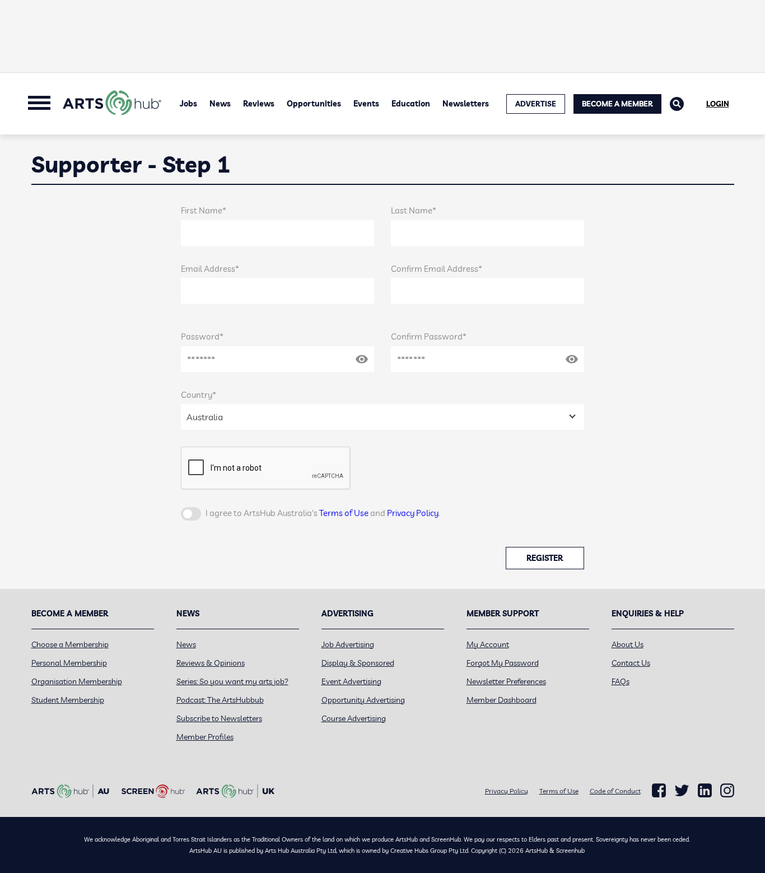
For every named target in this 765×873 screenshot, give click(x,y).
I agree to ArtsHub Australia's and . (323, 513)
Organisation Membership (76, 681)
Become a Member (617, 103)
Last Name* (413, 210)
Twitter (681, 790)
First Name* (203, 210)
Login (717, 103)
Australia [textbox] (204, 416)
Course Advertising (353, 718)
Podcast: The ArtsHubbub (220, 700)
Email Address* (210, 268)
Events (366, 104)
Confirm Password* (429, 336)
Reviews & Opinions (210, 663)
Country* (198, 394)
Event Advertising (351, 681)
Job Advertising (347, 644)
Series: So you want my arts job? (232, 681)
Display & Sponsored (357, 663)
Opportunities (314, 104)
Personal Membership (69, 663)
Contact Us (631, 663)
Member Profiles (205, 737)
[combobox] (382, 417)
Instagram (727, 790)
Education (410, 104)
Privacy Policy (413, 513)
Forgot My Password (503, 663)
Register (544, 558)
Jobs (188, 104)
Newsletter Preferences (506, 681)
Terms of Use (343, 513)
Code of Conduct (615, 791)
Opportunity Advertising (363, 700)
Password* (202, 336)
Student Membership (67, 700)
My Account (488, 644)
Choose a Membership (70, 644)
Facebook (659, 790)
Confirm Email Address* (436, 268)
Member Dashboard (502, 700)
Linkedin (705, 790)
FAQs (620, 681)
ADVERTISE (535, 103)
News (220, 104)
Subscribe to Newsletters (219, 718)
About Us (627, 644)
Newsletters (465, 104)
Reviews (258, 104)
